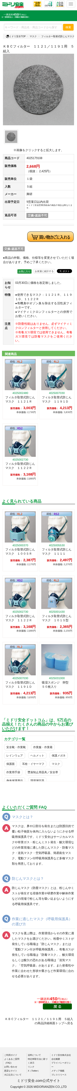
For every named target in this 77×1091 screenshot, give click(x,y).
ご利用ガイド (10, 1055)
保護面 (10, 763)
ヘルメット (37, 755)
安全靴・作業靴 (16, 747)
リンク (31, 1067)
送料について (34, 1055)
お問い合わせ (10, 1067)
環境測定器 (37, 780)
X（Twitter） (34, 1071)
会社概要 (55, 1059)
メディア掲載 (57, 1071)
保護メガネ (59, 755)
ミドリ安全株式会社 (61, 1055)
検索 (68, 27)
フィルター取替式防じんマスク (57, 36)
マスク (33, 36)
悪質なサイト (10, 1071)
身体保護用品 (14, 780)
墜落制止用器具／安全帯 (43, 772)
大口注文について (13, 1074)
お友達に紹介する (44, 271)
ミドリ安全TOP (17, 36)
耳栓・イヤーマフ (33, 763)
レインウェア (14, 755)
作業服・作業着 (43, 747)
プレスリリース (59, 1074)
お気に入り (24, 271)
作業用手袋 (13, 772)
